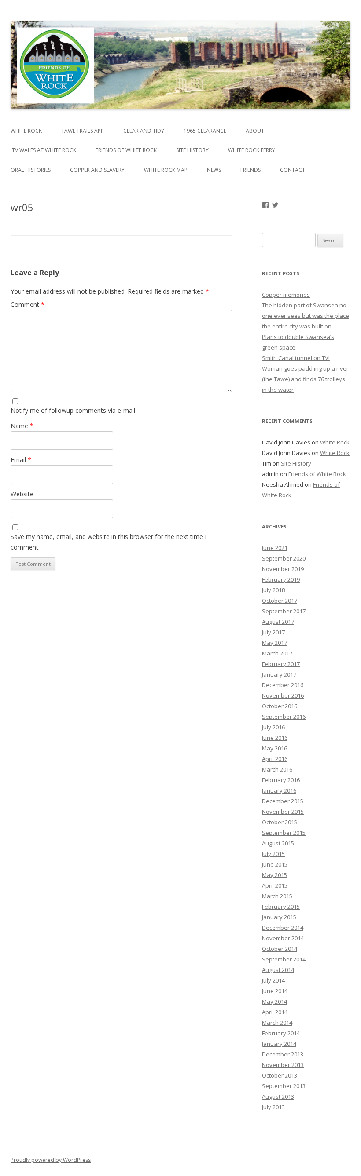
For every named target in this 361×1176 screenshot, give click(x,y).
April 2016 (274, 759)
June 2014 (274, 991)
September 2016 (284, 717)
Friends (250, 170)
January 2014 (279, 1044)
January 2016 (279, 790)
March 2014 (277, 1023)
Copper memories (286, 295)
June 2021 (274, 548)
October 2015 (279, 822)
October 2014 (279, 949)
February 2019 (281, 579)
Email (21, 459)
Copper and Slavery (97, 170)
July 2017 (273, 632)
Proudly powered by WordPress (51, 1160)
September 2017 (284, 611)
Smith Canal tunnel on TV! (296, 358)
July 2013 (273, 1107)
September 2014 (284, 959)
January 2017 (279, 674)
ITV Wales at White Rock (43, 150)
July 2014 (273, 980)
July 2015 (273, 854)
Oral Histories (31, 170)
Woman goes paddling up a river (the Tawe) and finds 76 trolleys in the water (305, 378)
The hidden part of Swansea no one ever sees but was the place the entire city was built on (305, 315)
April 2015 (274, 885)
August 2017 (278, 622)
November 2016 (283, 695)
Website (22, 494)
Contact (292, 170)
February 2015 (281, 906)
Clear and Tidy (143, 131)
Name (22, 426)
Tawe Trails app (82, 131)
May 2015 (274, 875)
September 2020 (284, 558)
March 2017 (277, 653)
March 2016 (277, 769)
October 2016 (279, 706)
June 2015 (274, 864)
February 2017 (281, 664)
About (255, 131)
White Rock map (166, 170)
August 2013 (278, 1096)
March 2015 (277, 896)
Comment (27, 304)
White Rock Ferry (251, 150)
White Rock (26, 131)
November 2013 (283, 1065)
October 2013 (279, 1075)
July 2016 (273, 727)
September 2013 (284, 1086)
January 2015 (279, 917)
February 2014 (281, 1033)
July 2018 (273, 590)
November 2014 (283, 938)
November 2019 (283, 569)
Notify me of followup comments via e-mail (73, 410)
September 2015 (284, 833)
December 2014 (282, 928)
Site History (192, 150)
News (214, 170)
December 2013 (282, 1054)
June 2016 (274, 738)
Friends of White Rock (126, 150)
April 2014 (274, 1012)
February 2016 (281, 780)
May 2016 (274, 748)
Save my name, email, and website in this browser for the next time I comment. (108, 541)
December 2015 (282, 801)
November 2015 (283, 812)
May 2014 (274, 1001)
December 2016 (282, 685)
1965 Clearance (205, 131)
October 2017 (279, 600)
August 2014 (278, 970)
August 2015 (278, 843)
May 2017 (274, 643)
